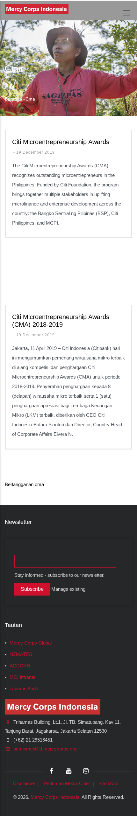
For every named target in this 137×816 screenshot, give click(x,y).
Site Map (107, 783)
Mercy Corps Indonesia (55, 797)
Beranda (13, 98)
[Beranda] (36, 9)
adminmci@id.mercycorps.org (44, 748)
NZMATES (21, 654)
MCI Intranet (22, 677)
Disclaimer (24, 783)
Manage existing (68, 589)
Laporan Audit (24, 688)
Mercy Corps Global (31, 642)
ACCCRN (20, 665)
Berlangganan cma (24, 484)
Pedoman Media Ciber (67, 783)
